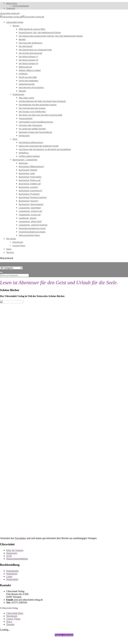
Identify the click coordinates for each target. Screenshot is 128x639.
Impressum (11, 553)
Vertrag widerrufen (64, 635)
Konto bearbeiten (20, 5)
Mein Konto (11, 3)
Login (9, 576)
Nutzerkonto (12, 571)
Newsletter (20, 538)
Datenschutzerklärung (17, 558)
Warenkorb (11, 573)
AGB (9, 556)
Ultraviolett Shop (14, 613)
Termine (10, 624)
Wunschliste (12, 579)
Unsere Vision (13, 618)
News (9, 621)
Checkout (10, 8)
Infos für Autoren (14, 550)
